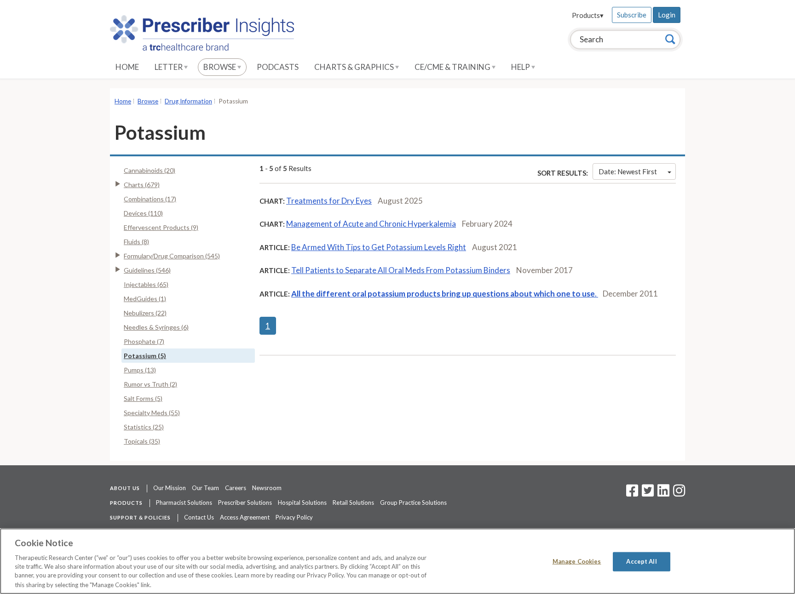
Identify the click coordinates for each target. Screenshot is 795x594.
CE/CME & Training (453, 67)
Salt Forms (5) (143, 398)
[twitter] (646, 493)
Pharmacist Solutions (184, 502)
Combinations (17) (150, 199)
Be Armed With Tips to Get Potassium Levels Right (378, 247)
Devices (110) (143, 213)
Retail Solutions (353, 502)
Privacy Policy (294, 517)
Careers (235, 487)
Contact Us (199, 517)
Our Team (205, 487)
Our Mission (169, 487)
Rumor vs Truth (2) (150, 384)
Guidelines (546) (147, 270)
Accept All (641, 561)
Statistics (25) (144, 427)
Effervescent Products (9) (161, 227)
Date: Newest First (628, 171)
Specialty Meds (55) (152, 413)
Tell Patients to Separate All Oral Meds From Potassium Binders (400, 270)
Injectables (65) (146, 284)
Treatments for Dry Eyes (329, 201)
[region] (397, 561)
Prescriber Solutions (245, 502)
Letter (169, 67)
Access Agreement (245, 517)
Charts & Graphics (354, 67)
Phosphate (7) (144, 341)
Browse (220, 67)
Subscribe (631, 15)
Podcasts (278, 67)
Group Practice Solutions (413, 502)
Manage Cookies (577, 561)
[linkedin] (663, 493)
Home (127, 67)
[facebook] (632, 493)
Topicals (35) (142, 441)
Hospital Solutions (302, 502)
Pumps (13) (140, 370)
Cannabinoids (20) (149, 170)
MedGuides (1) (145, 299)
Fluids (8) (136, 242)
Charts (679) (142, 184)
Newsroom (267, 487)
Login (666, 15)
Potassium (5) (145, 356)
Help (521, 67)
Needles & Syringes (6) (156, 327)
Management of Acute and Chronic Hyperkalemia (371, 223)
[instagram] (679, 493)
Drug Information (188, 101)
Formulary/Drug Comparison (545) (172, 256)
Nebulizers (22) (145, 313)
